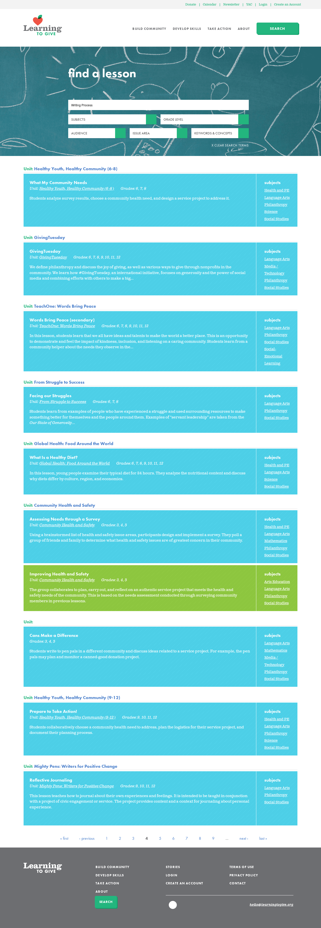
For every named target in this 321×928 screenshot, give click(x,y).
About (244, 29)
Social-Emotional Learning (273, 356)
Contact (237, 883)
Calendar (209, 5)
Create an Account (287, 5)
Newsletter (231, 5)
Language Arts (277, 197)
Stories (173, 867)
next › (243, 838)
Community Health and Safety (64, 505)
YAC (249, 5)
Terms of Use (241, 867)
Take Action (219, 29)
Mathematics (275, 541)
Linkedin (173, 907)
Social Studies (276, 219)
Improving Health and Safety (59, 574)
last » (263, 838)
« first (64, 838)
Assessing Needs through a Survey (65, 519)
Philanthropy (275, 204)
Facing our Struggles (50, 395)
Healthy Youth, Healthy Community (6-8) (75, 169)
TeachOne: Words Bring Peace (65, 306)
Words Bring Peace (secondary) (62, 320)
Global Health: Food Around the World (73, 443)
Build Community (149, 29)
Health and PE (276, 190)
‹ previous (87, 838)
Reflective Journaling (51, 780)
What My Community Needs (58, 182)
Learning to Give (43, 25)
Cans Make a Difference (54, 635)
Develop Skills (187, 29)
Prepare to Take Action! (53, 711)
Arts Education (277, 581)
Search (277, 28)
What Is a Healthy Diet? (53, 457)
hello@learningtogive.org (271, 904)
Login (263, 5)
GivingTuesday (49, 237)
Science (271, 211)
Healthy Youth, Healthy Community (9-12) (77, 697)
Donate (190, 5)
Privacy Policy (243, 875)
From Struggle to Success (59, 382)
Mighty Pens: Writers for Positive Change (75, 766)
